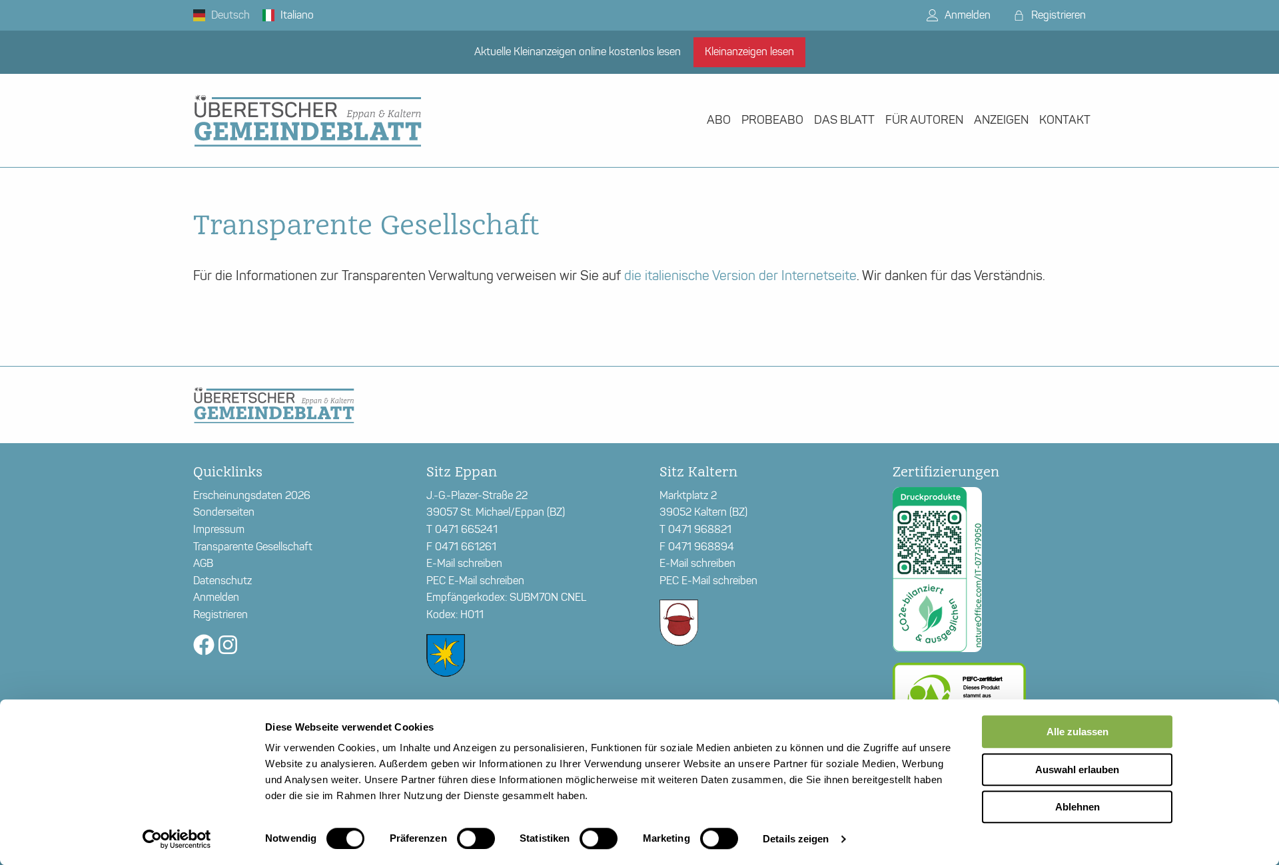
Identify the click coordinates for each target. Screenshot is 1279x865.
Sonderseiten (223, 512)
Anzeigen (1001, 120)
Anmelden (966, 15)
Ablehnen (1077, 806)
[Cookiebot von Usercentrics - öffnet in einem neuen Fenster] (177, 839)
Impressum (218, 529)
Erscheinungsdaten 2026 (251, 495)
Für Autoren (924, 120)
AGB (203, 563)
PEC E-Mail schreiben (475, 580)
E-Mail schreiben (464, 563)
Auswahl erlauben (1077, 769)
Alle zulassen (1077, 731)
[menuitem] (718, 120)
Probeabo (772, 120)
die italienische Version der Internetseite (740, 275)
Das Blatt (844, 120)
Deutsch (229, 15)
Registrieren (1057, 15)
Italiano (296, 15)
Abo (719, 120)
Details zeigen (796, 838)
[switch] (476, 838)
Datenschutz (222, 580)
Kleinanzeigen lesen (749, 51)
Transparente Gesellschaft (252, 546)
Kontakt (1064, 120)
